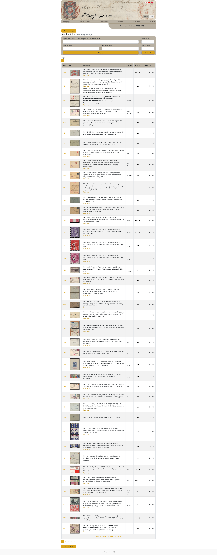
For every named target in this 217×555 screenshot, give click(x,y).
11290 (64, 73)
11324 (64, 188)
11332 (64, 280)
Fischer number (146, 45)
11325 (64, 200)
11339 (64, 364)
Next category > (115, 536)
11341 (64, 386)
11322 (64, 164)
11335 (64, 315)
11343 (64, 407)
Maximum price (107, 45)
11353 (64, 529)
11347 (64, 458)
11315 (64, 86)
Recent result (104, 22)
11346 (64, 446)
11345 (64, 432)
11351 (64, 505)
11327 (64, 220)
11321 (64, 153)
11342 (64, 397)
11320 (64, 143)
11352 (64, 518)
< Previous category (102, 536)
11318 (64, 123)
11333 (64, 292)
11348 (64, 470)
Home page (66, 22)
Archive (120, 22)
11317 (64, 112)
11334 (64, 305)
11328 (64, 232)
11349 (64, 480)
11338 (64, 352)
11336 (64, 328)
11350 (64, 491)
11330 (64, 258)
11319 (64, 133)
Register (146, 16)
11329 (64, 245)
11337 (64, 342)
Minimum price (67, 45)
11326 (64, 210)
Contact (152, 22)
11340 (64, 376)
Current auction (85, 22)
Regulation (136, 22)
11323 (64, 176)
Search (101, 53)
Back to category (69, 31)
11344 (64, 417)
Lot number (145, 39)
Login (151, 16)
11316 (64, 101)
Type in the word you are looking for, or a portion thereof (81, 39)
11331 (64, 270)
